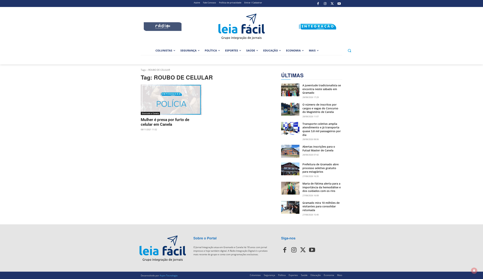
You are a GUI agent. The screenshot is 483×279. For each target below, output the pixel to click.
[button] (349, 50)
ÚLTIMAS (292, 75)
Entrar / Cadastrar (253, 2)
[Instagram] (325, 4)
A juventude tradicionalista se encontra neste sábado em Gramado (321, 89)
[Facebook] (318, 4)
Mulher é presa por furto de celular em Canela (165, 122)
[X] (332, 4)
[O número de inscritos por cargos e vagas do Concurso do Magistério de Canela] (290, 109)
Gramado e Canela (150, 113)
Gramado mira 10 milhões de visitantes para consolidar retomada (321, 206)
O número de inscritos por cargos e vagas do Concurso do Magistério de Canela (320, 108)
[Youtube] (339, 4)
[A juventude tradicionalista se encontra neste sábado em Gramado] (290, 90)
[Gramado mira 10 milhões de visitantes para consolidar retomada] (290, 207)
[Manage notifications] (474, 271)
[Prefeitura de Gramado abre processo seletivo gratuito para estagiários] (290, 168)
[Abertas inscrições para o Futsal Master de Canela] (290, 151)
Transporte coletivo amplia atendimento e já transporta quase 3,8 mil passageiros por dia (321, 129)
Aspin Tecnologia (169, 275)
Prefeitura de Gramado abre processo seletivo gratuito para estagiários (320, 167)
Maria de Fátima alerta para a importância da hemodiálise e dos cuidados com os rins (321, 187)
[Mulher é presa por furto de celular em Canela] (171, 99)
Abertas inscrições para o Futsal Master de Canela (318, 148)
